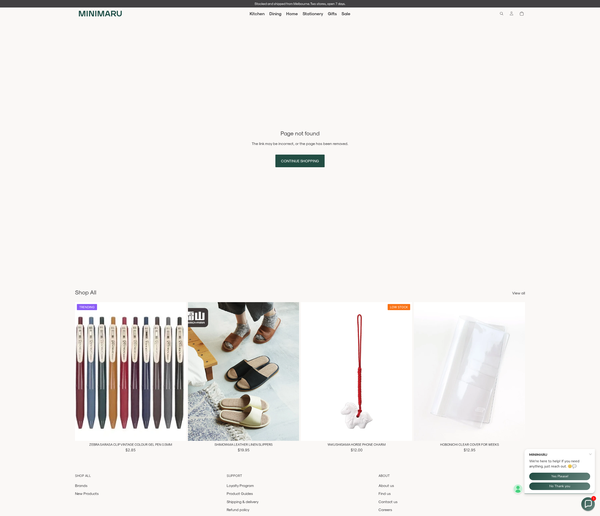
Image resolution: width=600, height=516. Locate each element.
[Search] (501, 13)
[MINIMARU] (100, 13)
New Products (87, 493)
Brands (81, 485)
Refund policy (238, 509)
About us (386, 485)
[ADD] (405, 434)
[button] (588, 504)
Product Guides (240, 493)
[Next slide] (179, 371)
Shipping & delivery (243, 501)
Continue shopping (300, 161)
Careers (385, 509)
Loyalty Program (240, 485)
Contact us (388, 501)
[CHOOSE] (179, 434)
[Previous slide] (82, 371)
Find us (385, 493)
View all (518, 293)
